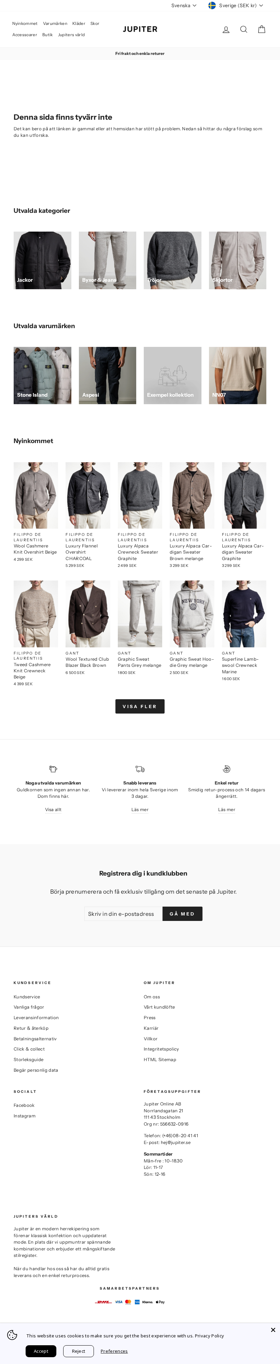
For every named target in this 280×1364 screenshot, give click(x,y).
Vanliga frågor (29, 1007)
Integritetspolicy (161, 1049)
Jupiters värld (71, 34)
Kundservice (27, 996)
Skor (94, 23)
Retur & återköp (31, 1028)
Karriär (151, 1028)
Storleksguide (28, 1059)
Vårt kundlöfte (159, 1007)
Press (150, 1017)
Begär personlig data (36, 1070)
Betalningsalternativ (35, 1038)
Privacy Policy (209, 1336)
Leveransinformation (36, 1017)
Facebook (24, 1105)
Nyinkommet (25, 23)
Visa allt (53, 809)
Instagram (25, 1115)
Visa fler (140, 706)
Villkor (150, 1038)
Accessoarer (25, 34)
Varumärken (55, 23)
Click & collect (29, 1049)
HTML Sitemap (160, 1059)
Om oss (152, 996)
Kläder (78, 23)
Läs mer (140, 809)
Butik (47, 34)
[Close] (273, 1329)
